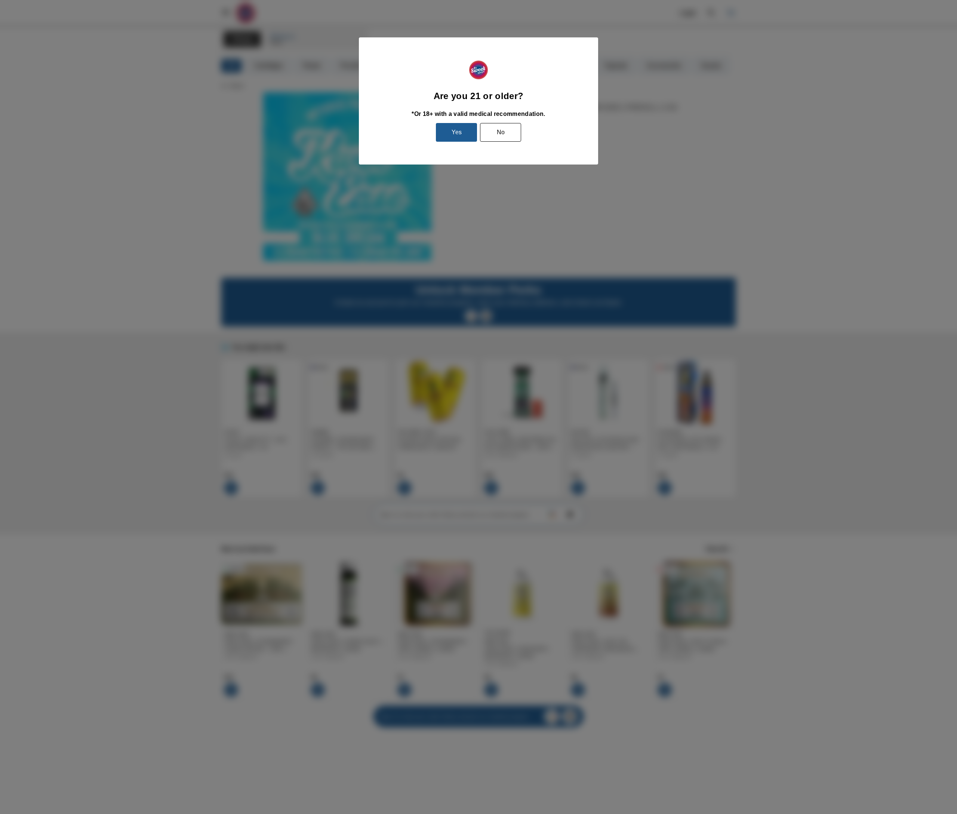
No (501, 132)
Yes (457, 132)
